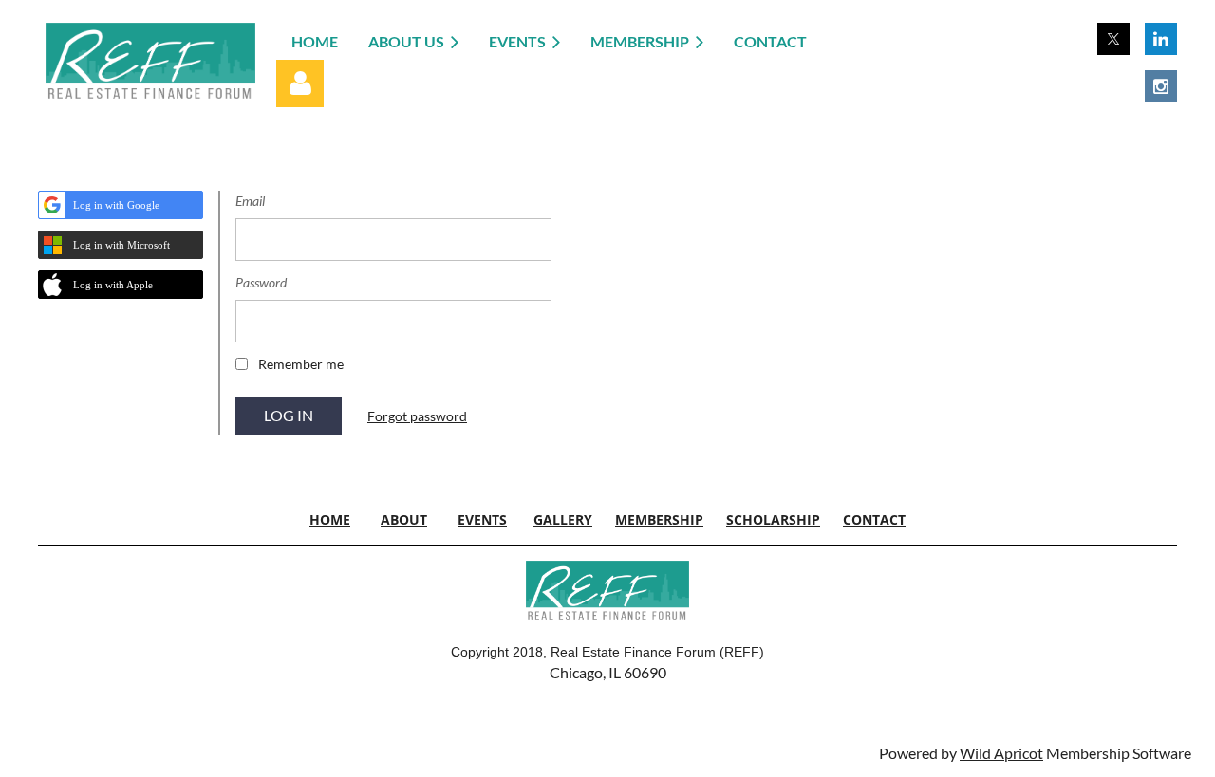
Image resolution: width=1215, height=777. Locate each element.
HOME (329, 519)
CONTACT (874, 519)
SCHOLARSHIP (773, 519)
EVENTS (482, 519)
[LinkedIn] (1161, 39)
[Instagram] (1161, 86)
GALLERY (562, 519)
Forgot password (417, 416)
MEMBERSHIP (659, 519)
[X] (1113, 39)
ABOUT (404, 519)
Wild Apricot (1001, 753)
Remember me (301, 364)
